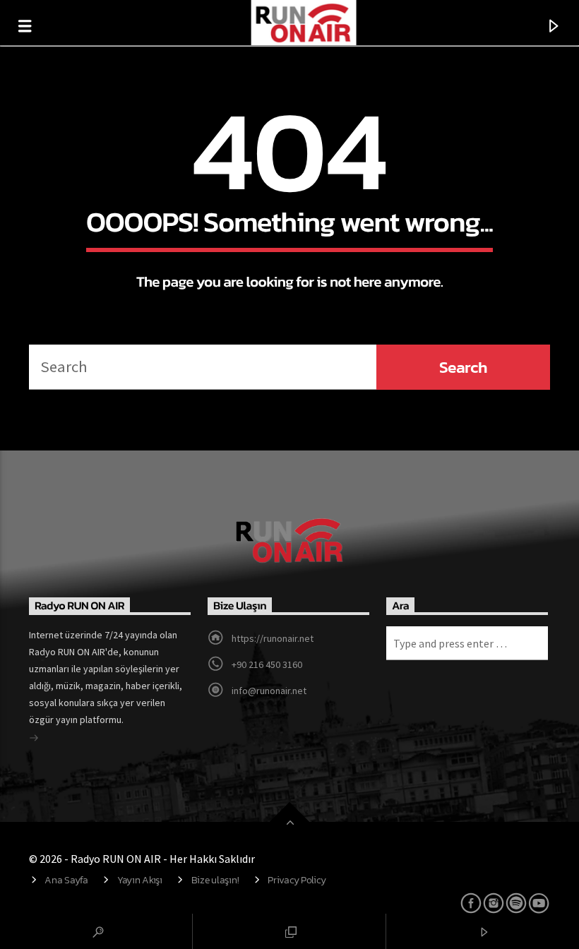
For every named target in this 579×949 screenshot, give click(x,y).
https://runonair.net (273, 638)
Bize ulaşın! (215, 880)
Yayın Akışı (139, 880)
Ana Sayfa (66, 880)
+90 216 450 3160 (267, 664)
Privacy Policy (297, 880)
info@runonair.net (269, 690)
